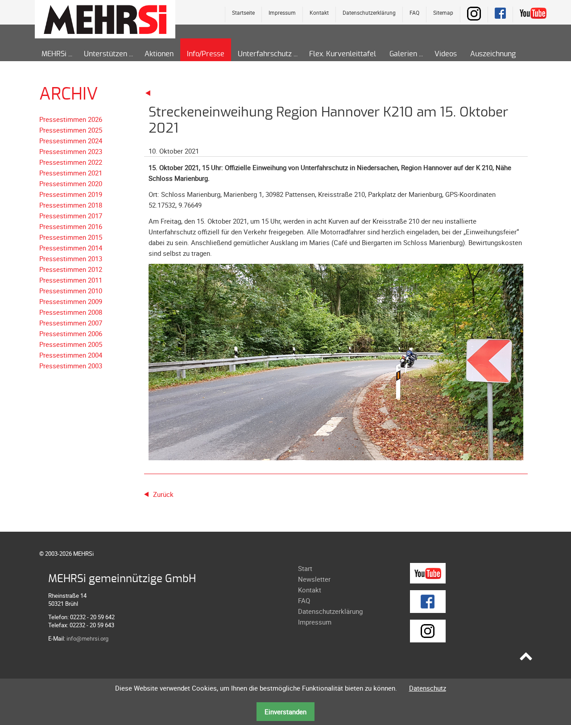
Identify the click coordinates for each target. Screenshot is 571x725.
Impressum (282, 12)
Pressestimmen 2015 (70, 237)
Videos (445, 54)
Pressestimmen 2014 (70, 247)
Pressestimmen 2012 (70, 269)
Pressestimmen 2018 (70, 204)
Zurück (163, 494)
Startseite (243, 12)
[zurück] (148, 92)
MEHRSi (53, 54)
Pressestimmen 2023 (70, 151)
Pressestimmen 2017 (70, 215)
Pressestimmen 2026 (70, 119)
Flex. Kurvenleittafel (342, 54)
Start (305, 568)
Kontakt (319, 12)
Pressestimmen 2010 (70, 290)
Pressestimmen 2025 (70, 129)
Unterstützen (105, 54)
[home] (105, 18)
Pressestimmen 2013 (70, 258)
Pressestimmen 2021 (70, 172)
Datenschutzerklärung (369, 12)
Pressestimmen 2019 (70, 194)
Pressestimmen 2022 (70, 162)
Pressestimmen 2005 (70, 344)
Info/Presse (205, 54)
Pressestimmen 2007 (70, 322)
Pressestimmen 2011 (70, 279)
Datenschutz (427, 687)
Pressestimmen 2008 (70, 312)
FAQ (414, 12)
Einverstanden (285, 711)
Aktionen (159, 54)
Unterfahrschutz (265, 54)
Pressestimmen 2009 (70, 301)
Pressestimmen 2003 (70, 365)
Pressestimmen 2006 (70, 333)
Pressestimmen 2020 (70, 183)
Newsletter (314, 579)
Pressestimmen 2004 (70, 354)
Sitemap (443, 12)
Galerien (403, 54)
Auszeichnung (493, 54)
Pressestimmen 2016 (70, 226)
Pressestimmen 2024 (70, 140)
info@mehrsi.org (87, 638)
